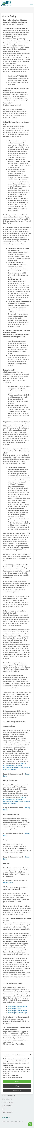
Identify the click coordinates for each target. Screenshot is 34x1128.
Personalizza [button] (17, 1090)
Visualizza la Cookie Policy (11, 1075)
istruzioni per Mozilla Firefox (17, 1011)
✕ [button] (30, 1054)
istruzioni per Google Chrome (17, 1006)
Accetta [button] (16, 1081)
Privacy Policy (8, 882)
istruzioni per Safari (14, 1009)
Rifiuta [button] (17, 1086)
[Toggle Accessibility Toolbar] (30, 1124)
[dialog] (17, 1073)
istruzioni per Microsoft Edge (17, 1013)
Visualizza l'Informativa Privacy (12, 1077)
